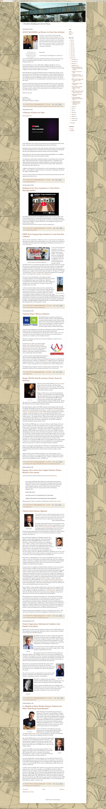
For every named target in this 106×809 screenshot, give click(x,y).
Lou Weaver (28, 106)
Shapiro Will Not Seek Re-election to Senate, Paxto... (77, 88)
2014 (72, 52)
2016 (72, 48)
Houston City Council (34, 307)
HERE (31, 340)
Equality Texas (28, 115)
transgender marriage (56, 106)
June (73, 110)
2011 (72, 57)
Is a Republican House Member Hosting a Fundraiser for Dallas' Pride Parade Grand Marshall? (42, 707)
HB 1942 (41, 463)
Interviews (71, 33)
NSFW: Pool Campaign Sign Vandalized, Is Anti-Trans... (77, 80)
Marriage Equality (33, 230)
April (73, 114)
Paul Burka (40, 617)
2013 (72, 54)
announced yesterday (59, 383)
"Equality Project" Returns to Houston (36, 314)
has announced (40, 424)
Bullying (27, 181)
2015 (72, 50)
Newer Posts (25, 789)
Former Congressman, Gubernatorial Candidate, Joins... (77, 99)
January (73, 120)
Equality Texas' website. (55, 501)
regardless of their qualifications (44, 274)
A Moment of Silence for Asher (34, 112)
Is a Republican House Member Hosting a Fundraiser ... (76, 103)
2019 (72, 42)
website (50, 749)
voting (61, 106)
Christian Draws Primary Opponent (35, 511)
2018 (72, 44)
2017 (72, 46)
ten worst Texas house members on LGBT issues (47, 526)
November (74, 61)
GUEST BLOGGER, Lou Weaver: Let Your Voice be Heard (43, 32)
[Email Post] (53, 104)
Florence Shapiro (33, 463)
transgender (36, 106)
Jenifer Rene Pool (42, 307)
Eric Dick (28, 307)
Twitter (71, 129)
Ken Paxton (46, 463)
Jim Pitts (31, 785)
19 (46, 430)
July (73, 108)
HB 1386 (38, 463)
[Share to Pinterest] (61, 104)
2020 (72, 40)
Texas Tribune (40, 388)
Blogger (58, 799)
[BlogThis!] (57, 104)
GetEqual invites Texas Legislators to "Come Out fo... (77, 76)
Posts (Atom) (31, 791)
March (73, 116)
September (74, 65)
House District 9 (34, 617)
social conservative (50, 590)
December (74, 59)
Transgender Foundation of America (45, 106)
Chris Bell (28, 699)
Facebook (72, 130)
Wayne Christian (45, 617)
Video (70, 34)
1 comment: (48, 504)
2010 (72, 123)
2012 (72, 56)
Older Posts (62, 789)
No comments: (48, 104)
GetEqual (28, 230)
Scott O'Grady (51, 463)
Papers (70, 31)
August (73, 106)
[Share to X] (58, 104)
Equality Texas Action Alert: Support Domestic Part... (77, 91)
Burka (44, 560)
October (73, 63)
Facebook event (34, 733)
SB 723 (32, 106)
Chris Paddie (28, 617)
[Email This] (55, 104)
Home (44, 789)
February (74, 118)
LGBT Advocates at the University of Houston (33, 345)
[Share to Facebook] (59, 104)
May (73, 112)
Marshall (25, 542)
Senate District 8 (57, 463)
